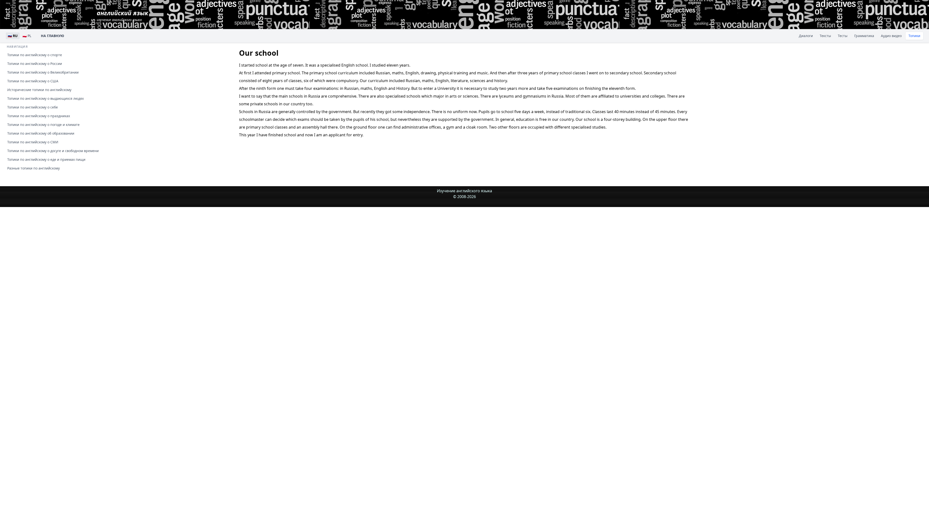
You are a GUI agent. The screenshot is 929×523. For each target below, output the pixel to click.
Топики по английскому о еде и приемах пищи (46, 159)
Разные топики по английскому (33, 168)
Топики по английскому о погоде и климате (43, 124)
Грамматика (864, 35)
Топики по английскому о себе (32, 107)
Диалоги (806, 35)
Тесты (842, 35)
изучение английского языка (122, 15)
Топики (914, 35)
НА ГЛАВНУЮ (52, 35)
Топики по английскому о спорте (34, 55)
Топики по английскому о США (32, 81)
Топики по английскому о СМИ (32, 142)
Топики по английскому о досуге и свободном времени (53, 150)
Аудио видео (891, 35)
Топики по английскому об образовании (40, 133)
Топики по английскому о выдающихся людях (45, 98)
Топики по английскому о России (34, 63)
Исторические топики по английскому (39, 89)
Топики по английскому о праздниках (38, 116)
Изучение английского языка (464, 190)
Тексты (825, 35)
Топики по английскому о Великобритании (43, 72)
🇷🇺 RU (13, 35)
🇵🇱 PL (26, 35)
